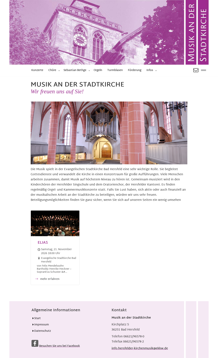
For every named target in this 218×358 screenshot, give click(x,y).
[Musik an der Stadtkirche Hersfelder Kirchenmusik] (109, 32)
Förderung (134, 70)
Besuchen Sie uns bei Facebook (59, 346)
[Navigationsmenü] (203, 71)
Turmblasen (115, 70)
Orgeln (98, 70)
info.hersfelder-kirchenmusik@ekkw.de (140, 348)
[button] (59, 70)
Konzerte (37, 70)
